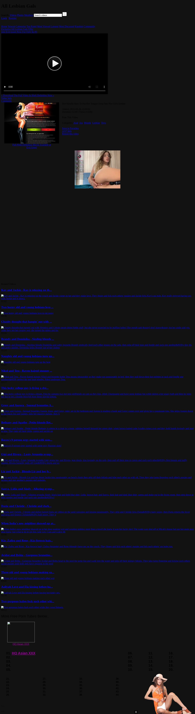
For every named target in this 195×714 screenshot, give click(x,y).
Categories (21, 26)
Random (79, 26)
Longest (54, 26)
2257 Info (67, 131)
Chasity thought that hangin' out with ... (26, 321)
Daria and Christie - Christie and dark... (26, 506)
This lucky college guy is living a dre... (25, 388)
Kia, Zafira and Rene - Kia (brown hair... (27, 540)
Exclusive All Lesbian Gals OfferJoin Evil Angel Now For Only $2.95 (19, 30)
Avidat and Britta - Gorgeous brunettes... (26, 555)
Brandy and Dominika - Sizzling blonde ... (27, 339)
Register (13, 18)
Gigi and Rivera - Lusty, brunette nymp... (27, 454)
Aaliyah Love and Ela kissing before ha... (27, 586)
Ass (81, 123)
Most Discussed (66, 26)
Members (28, 15)
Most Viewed (43, 26)
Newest (11, 26)
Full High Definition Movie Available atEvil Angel (31, 146)
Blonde (87, 123)
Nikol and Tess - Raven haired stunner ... (26, 370)
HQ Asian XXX (21, 644)
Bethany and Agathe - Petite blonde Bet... (27, 422)
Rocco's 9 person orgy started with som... (26, 439)
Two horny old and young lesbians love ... (27, 307)
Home (4, 26)
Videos (13, 15)
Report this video (70, 133)
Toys (103, 123)
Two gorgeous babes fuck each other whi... (27, 601)
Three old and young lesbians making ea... (27, 572)
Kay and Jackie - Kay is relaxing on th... (26, 290)
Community (89, 26)
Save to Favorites (70, 128)
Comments (6, 101)
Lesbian (96, 123)
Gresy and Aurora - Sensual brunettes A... (27, 405)
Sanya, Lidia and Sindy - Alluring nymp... (27, 488)
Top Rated (32, 26)
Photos (20, 15)
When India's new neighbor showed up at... (28, 523)
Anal (75, 123)
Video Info (6, 98)
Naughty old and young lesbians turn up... (27, 356)
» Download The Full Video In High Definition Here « (27, 95)
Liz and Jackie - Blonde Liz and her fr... (26, 471)
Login (4, 18)
